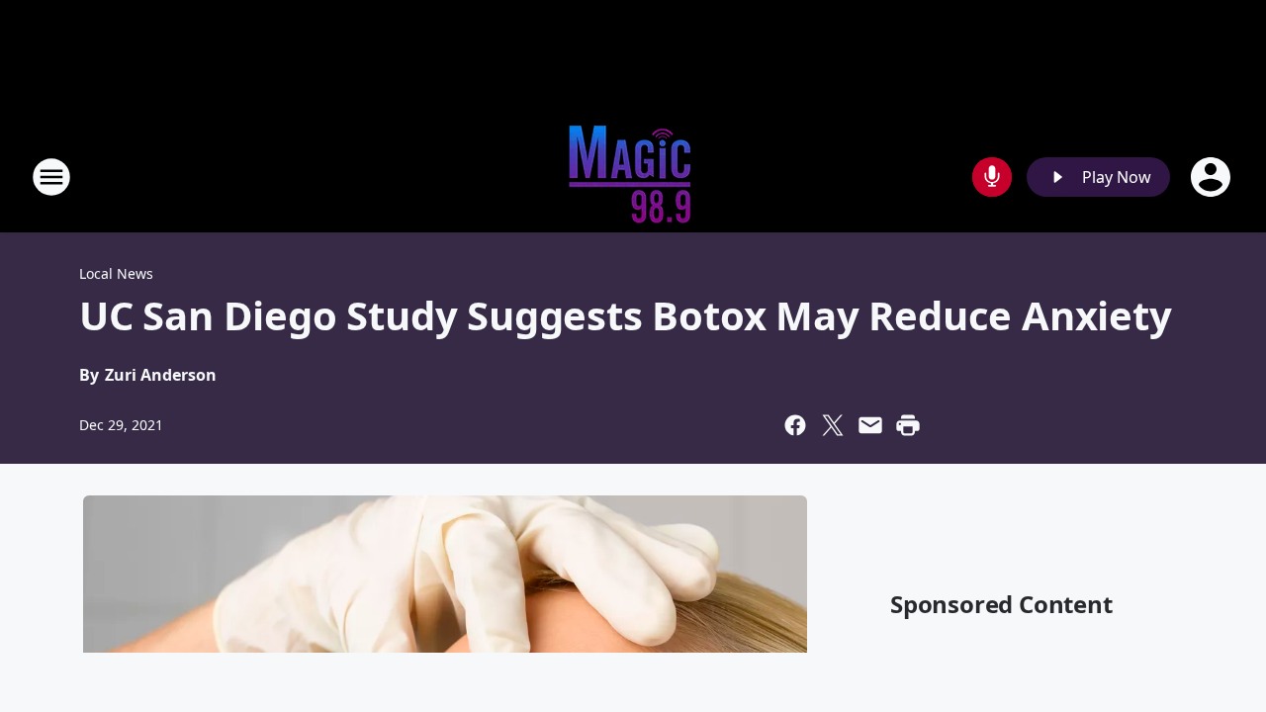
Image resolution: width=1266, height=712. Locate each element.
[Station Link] (633, 176)
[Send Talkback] (992, 177)
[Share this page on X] (833, 425)
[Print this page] (908, 425)
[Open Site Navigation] (51, 177)
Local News (116, 273)
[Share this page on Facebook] (795, 425)
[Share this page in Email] (870, 425)
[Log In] (1212, 177)
